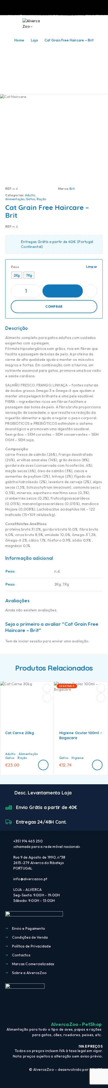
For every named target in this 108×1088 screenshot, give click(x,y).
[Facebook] (44, 1011)
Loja (34, 40)
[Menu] (11, 23)
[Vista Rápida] (47, 698)
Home (19, 40)
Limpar (91, 267)
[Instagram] (54, 1011)
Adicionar (62, 290)
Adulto (30, 195)
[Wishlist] (92, 23)
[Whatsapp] (63, 1011)
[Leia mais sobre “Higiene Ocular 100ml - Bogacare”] (97, 765)
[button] (43, 765)
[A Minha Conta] (83, 23)
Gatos (30, 199)
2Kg (57, 584)
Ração (41, 199)
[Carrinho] (100, 23)
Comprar (54, 306)
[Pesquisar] (75, 24)
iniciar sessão (30, 641)
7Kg (65, 584)
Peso (15, 267)
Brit (72, 189)
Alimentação (15, 199)
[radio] (17, 275)
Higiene (77, 758)
